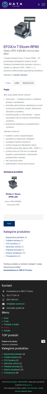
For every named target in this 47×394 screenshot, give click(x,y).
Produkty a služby (11, 324)
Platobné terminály (14, 250)
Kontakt (7, 331)
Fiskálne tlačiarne (20, 75)
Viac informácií (32, 388)
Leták (16, 83)
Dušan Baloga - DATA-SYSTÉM (17, 382)
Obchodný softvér (13, 247)
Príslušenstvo (11, 256)
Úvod (6, 318)
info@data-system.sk (16, 304)
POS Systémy (12, 244)
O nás (6, 321)
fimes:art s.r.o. (27, 385)
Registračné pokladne (15, 237)
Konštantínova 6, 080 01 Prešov (18, 270)
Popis (8, 83)
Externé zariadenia (13, 253)
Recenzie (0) (28, 83)
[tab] (8, 83)
